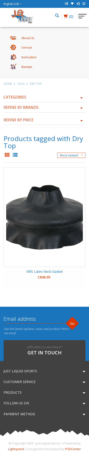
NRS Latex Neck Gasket (44, 271)
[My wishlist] (72, 4)
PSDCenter (73, 449)
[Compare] (66, 4)
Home (8, 84)
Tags (20, 84)
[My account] (78, 4)
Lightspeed (16, 449)
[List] (15, 155)
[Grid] (8, 155)
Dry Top (36, 84)
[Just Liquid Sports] (22, 15)
